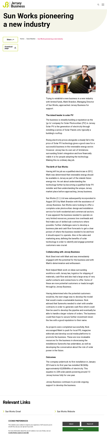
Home (22, 39)
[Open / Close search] (98, 4)
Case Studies (30, 39)
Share (9, 40)
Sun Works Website (66, 411)
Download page (8, 47)
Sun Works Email (13, 411)
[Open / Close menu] (103, 4)
